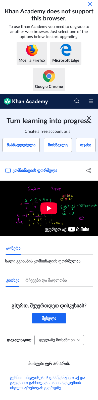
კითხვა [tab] (12, 280)
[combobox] (59, 340)
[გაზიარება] (88, 170)
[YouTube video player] (49, 208)
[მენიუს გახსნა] (91, 101)
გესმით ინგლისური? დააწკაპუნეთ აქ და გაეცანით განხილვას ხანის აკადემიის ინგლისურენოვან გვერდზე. (47, 383)
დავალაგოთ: (19, 340)
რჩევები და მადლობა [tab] (46, 280)
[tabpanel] (49, 259)
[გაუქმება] (90, 4)
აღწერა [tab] (13, 248)
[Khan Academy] (24, 101)
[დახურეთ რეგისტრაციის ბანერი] (89, 118)
